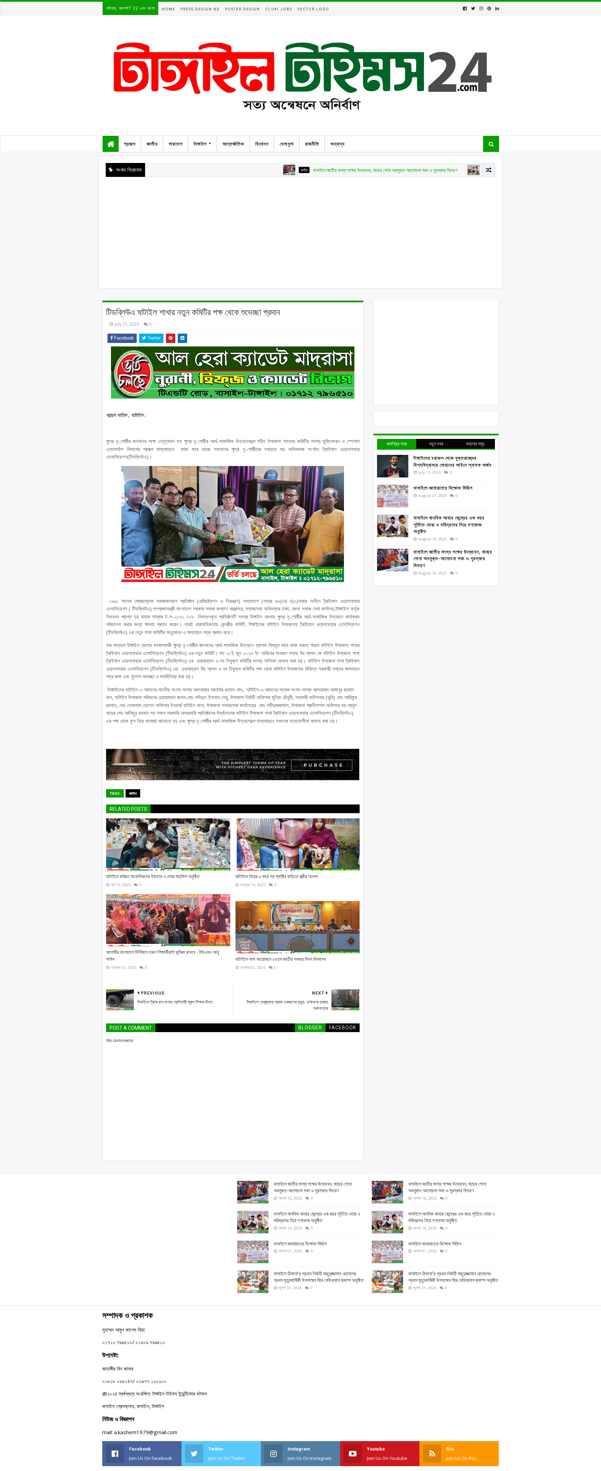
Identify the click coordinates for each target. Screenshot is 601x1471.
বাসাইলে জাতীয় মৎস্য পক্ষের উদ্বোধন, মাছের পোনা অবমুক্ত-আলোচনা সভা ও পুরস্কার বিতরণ (342, 170)
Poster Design (242, 9)
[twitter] (473, 8)
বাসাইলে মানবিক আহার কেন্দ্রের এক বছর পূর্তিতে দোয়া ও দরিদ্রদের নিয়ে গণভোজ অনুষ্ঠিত (449, 524)
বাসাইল (446, 169)
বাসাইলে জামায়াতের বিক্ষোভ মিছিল (443, 488)
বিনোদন (262, 144)
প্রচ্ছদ (130, 144)
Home (168, 9)
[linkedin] (496, 8)
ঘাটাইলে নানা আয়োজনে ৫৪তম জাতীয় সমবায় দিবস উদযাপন (280, 959)
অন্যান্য (337, 144)
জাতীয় (152, 144)
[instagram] (481, 8)
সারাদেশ (176, 144)
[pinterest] (489, 8)
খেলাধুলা (287, 144)
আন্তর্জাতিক (233, 144)
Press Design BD (200, 9)
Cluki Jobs (278, 9)
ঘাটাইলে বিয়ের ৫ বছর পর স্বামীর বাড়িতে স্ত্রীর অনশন (276, 876)
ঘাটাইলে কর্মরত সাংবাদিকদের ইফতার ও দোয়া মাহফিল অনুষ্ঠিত (153, 876)
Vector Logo (313, 9)
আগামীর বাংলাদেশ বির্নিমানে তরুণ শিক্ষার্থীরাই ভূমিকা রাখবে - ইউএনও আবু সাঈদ (162, 955)
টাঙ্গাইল (200, 144)
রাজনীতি (312, 144)
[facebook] (465, 8)
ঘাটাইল (133, 793)
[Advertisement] (300, 229)
